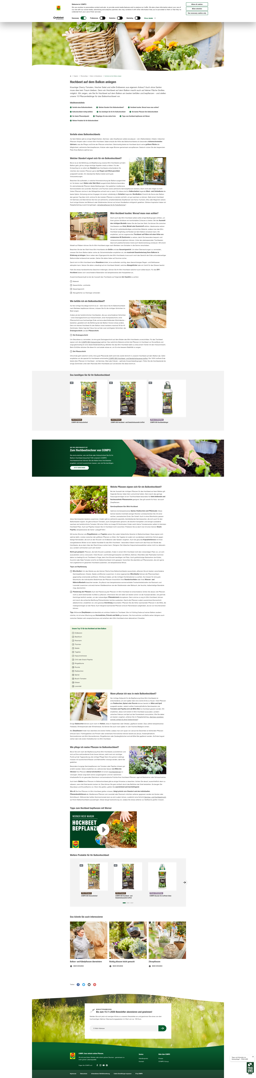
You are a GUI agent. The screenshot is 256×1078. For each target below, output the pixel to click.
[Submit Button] (162, 1028)
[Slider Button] (185, 882)
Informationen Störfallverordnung (100, 1073)
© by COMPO (139, 1073)
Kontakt (141, 1061)
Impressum (73, 1073)
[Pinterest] (106, 1065)
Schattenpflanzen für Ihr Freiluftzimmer (112, 205)
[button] (124, 902)
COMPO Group (163, 1061)
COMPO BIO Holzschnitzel (91, 342)
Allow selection (197, 9)
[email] (89, 984)
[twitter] (83, 984)
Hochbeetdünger (115, 772)
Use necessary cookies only (197, 13)
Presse (160, 1058)
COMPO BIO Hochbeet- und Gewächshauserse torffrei (128, 358)
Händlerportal (143, 1058)
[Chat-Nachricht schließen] (253, 1057)
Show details (148, 18)
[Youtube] (103, 1065)
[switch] (102, 18)
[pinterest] (94, 984)
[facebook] (78, 984)
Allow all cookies (197, 4)
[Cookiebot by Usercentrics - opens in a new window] (58, 18)
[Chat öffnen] (250, 1068)
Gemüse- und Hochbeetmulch (155, 797)
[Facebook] (97, 1065)
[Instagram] (100, 1065)
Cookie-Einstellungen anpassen (123, 1073)
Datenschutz (83, 1073)
